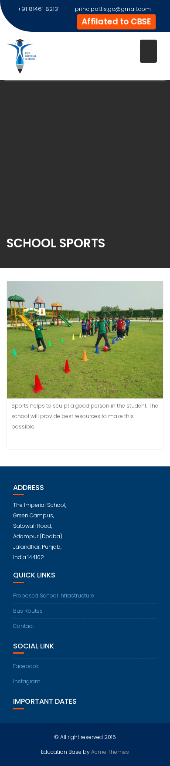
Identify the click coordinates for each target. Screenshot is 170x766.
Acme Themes (110, 752)
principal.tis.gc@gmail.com (113, 9)
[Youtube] (54, 23)
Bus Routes (28, 610)
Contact (23, 626)
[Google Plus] (69, 23)
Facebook (26, 666)
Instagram (27, 681)
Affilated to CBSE (116, 21)
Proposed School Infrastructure (53, 595)
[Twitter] (38, 23)
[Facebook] (22, 23)
